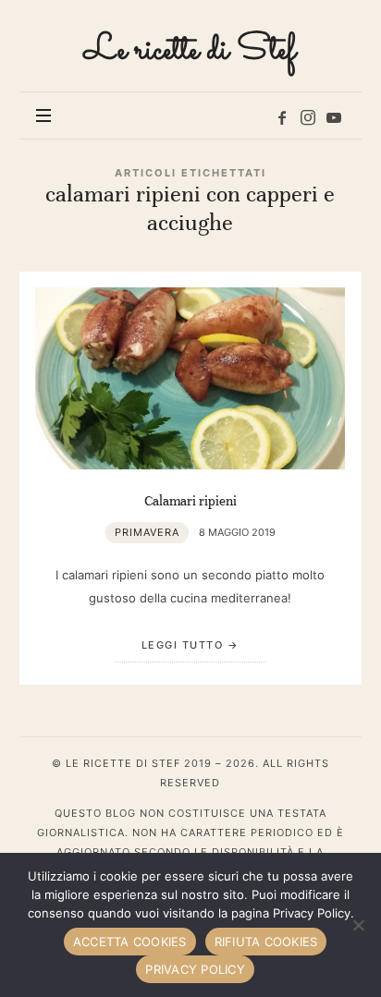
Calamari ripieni (190, 500)
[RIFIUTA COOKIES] (358, 925)
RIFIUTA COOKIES (266, 941)
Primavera (147, 532)
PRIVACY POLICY (195, 969)
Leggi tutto (182, 644)
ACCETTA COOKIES (130, 941)
